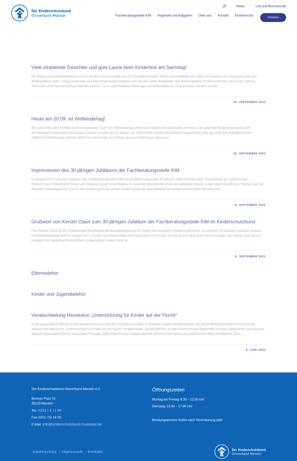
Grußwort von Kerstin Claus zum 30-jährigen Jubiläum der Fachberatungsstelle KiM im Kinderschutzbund (143, 221)
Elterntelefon (44, 273)
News (240, 6)
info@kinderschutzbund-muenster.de (72, 424)
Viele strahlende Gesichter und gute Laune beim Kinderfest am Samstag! (109, 67)
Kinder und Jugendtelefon (58, 294)
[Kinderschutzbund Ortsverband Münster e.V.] (240, 451)
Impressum (72, 452)
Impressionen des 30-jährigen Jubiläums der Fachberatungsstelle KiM (105, 170)
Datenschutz (45, 452)
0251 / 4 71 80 (49, 410)
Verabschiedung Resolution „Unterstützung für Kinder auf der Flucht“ (104, 315)
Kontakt (95, 452)
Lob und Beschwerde (271, 6)
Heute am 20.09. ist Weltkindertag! (68, 118)
